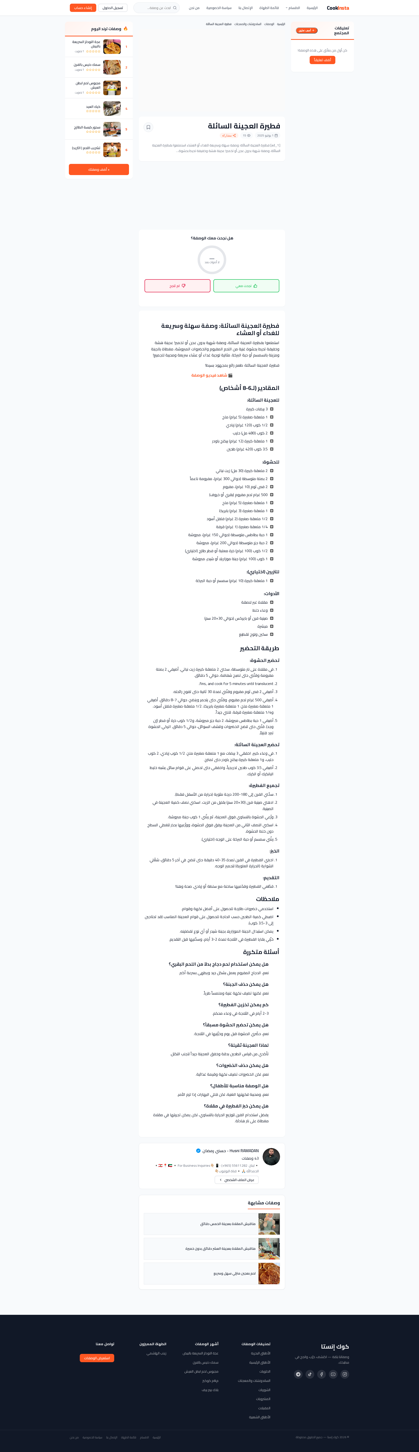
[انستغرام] (344, 1374)
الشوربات (264, 1390)
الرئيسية (312, 8)
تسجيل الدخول (113, 8)
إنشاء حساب (83, 8)
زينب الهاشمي (156, 1353)
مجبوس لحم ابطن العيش (88, 85)
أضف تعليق (305, 30)
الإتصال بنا (245, 8)
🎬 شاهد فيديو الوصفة (212, 375)
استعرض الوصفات (97, 1358)
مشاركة (227, 135)
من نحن (194, 8)
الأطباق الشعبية (259, 1417)
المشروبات (263, 1399)
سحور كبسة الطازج (87, 127)
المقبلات (264, 1408)
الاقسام (294, 8)
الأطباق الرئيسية (259, 1362)
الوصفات (269, 24)
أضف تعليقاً (322, 60)
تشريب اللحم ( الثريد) (86, 148)
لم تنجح (174, 286)
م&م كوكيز (210, 1380)
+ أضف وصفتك (99, 169)
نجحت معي (243, 286)
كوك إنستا (335, 1346)
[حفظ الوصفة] (148, 127)
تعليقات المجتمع (341, 30)
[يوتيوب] (333, 1374)
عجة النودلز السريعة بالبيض (86, 44)
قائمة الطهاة (269, 8)
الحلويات (264, 1371)
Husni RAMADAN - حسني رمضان (230, 1150)
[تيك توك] (310, 1374)
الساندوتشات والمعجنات (247, 24)
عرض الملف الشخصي (239, 1180)
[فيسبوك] (321, 1374)
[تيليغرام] (298, 1374)
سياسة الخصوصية (219, 8)
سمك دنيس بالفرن (87, 64)
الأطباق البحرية (260, 1353)
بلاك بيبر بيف (210, 1390)
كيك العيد (93, 106)
